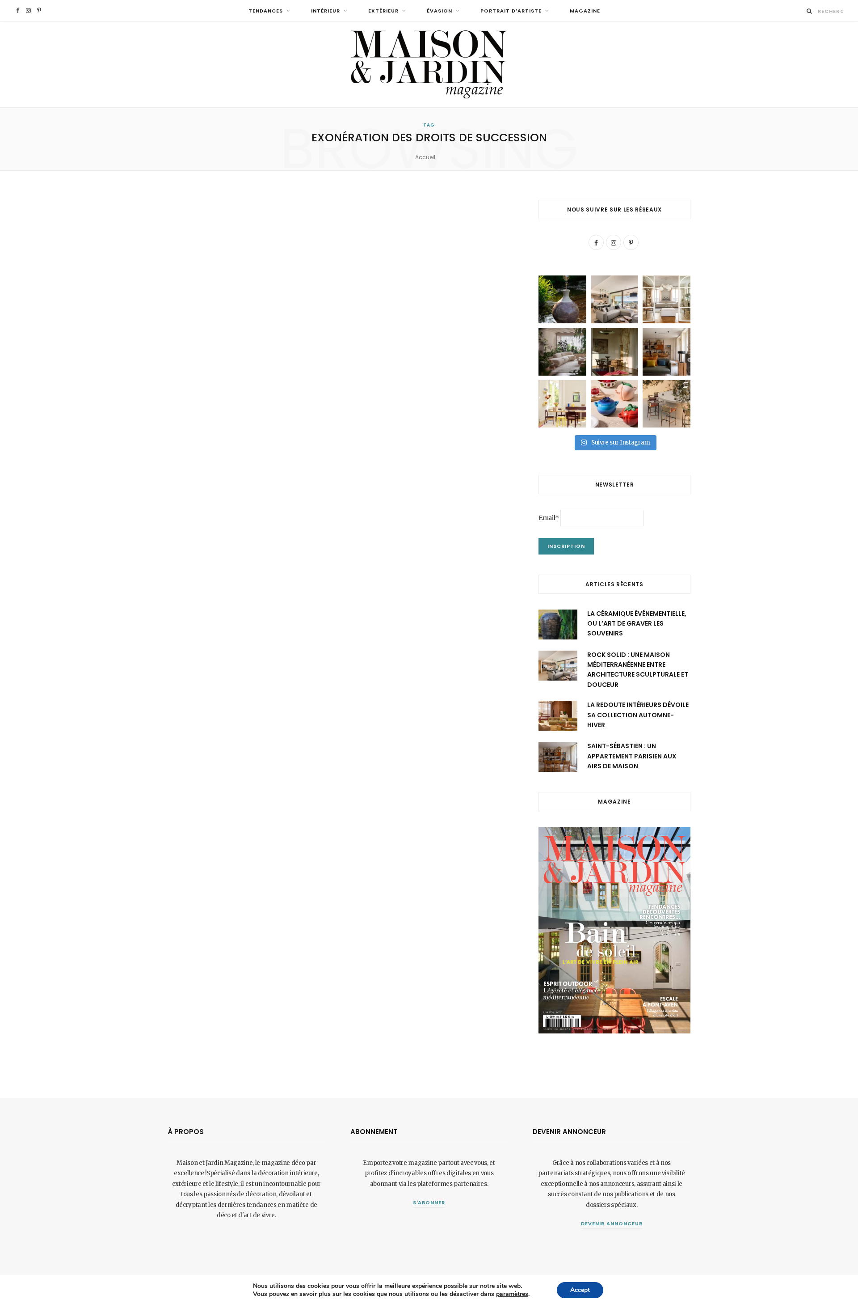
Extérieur (383, 10)
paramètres (512, 1294)
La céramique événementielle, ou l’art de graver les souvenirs (636, 623)
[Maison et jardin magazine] (429, 64)
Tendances (265, 10)
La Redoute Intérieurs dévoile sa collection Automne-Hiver (638, 714)
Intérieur (325, 10)
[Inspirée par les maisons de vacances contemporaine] (615, 352)
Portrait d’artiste (511, 10)
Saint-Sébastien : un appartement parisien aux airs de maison (632, 756)
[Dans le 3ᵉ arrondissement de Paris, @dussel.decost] (666, 299)
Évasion (439, 10)
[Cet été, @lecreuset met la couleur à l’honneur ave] (615, 404)
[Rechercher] (809, 11)
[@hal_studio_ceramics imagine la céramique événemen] (562, 299)
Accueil (425, 157)
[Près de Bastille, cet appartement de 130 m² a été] (666, 352)
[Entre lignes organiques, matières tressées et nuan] (666, 404)
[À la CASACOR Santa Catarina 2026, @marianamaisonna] (562, 352)
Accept (580, 1290)
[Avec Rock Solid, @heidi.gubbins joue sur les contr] (615, 299)
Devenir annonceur (612, 1223)
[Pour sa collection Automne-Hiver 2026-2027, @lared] (562, 404)
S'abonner (429, 1202)
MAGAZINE (585, 10)
